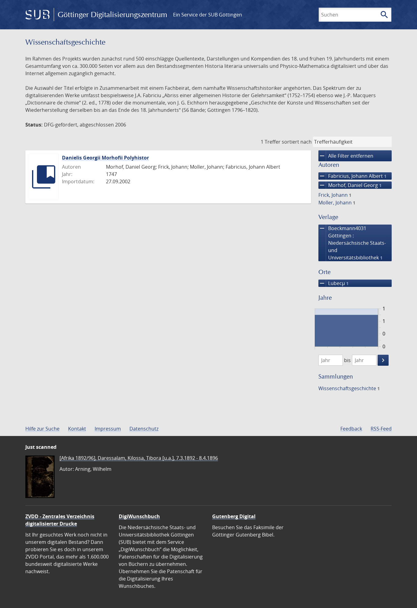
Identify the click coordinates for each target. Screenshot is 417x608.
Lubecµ (333, 283)
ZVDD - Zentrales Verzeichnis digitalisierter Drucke (59, 520)
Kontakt (77, 428)
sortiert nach (297, 141)
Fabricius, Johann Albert (352, 176)
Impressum (108, 428)
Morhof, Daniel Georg (350, 185)
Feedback (351, 428)
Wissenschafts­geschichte (349, 388)
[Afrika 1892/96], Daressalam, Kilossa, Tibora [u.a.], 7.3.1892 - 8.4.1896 (139, 458)
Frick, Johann (334, 195)
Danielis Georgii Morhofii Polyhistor (105, 157)
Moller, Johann (336, 202)
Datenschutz (143, 428)
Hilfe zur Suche (42, 428)
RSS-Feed (381, 428)
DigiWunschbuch (139, 516)
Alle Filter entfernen (345, 155)
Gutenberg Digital (234, 516)
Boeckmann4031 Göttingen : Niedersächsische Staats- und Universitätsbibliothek (352, 243)
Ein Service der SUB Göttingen (207, 14)
